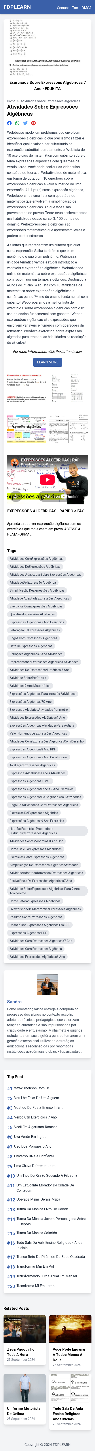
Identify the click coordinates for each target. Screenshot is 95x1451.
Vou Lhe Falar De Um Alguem (36, 1098)
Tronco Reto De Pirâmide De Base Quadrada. (51, 1257)
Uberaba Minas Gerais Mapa (38, 1199)
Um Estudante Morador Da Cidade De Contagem (45, 1188)
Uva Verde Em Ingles (30, 1137)
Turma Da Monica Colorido (37, 1233)
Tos (75, 8)
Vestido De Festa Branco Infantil (39, 1107)
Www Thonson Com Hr (31, 1088)
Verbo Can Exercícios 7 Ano (35, 1117)
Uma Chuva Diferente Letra (34, 1166)
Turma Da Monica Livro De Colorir (42, 1209)
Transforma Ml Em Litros (36, 1286)
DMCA (86, 8)
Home (11, 101)
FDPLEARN (17, 7)
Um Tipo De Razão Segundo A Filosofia (47, 1175)
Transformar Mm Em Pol (35, 1266)
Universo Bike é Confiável (34, 1156)
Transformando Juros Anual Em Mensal (47, 1276)
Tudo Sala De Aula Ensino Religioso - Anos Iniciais (49, 1245)
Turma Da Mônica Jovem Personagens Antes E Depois (51, 1221)
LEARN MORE (47, 362)
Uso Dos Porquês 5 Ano (32, 1146)
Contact (63, 8)
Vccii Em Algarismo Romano (35, 1127)
